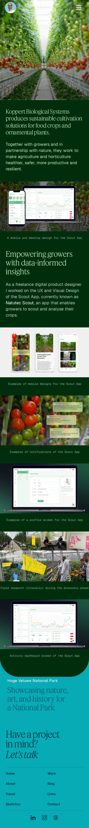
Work (51, 773)
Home (10, 773)
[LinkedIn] (33, 817)
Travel (10, 794)
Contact (53, 804)
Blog (51, 783)
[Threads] (56, 817)
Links (51, 794)
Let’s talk (22, 754)
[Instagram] (44, 817)
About (10, 783)
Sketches (13, 804)
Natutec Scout (20, 302)
